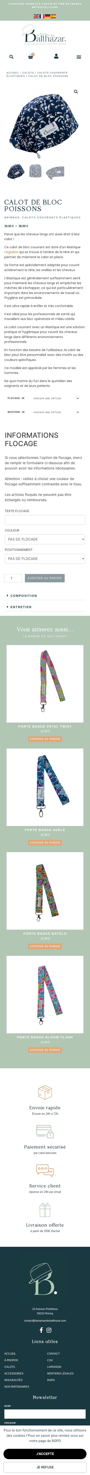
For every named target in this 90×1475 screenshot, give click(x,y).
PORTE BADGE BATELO (45, 933)
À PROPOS (11, 1360)
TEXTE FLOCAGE (17, 511)
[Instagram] (49, 1330)
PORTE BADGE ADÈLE (45, 830)
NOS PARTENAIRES (16, 1386)
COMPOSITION (23, 596)
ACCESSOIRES (13, 1373)
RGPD (51, 1380)
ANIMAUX (12, 217)
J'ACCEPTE (45, 1454)
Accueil (13, 73)
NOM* (7, 1406)
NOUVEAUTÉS (13, 1380)
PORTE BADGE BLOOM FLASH (45, 1037)
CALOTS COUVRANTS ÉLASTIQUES (51, 217)
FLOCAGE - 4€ (16, 398)
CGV (50, 1360)
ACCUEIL (10, 1353)
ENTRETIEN (21, 607)
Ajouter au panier (45, 578)
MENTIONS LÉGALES (60, 1373)
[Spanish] (53, 16)
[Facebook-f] (41, 1330)
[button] (11, 57)
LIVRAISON (54, 1366)
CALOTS (28, 73)
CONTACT (53, 1353)
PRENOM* (10, 1423)
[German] (48, 16)
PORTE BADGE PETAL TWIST (45, 726)
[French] (42, 16)
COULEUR (12, 530)
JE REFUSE (45, 1467)
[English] (36, 16)
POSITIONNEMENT (19, 550)
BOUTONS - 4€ (16, 412)
